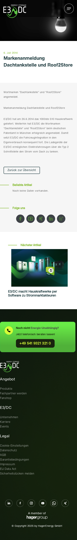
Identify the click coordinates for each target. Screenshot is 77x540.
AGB (3, 455)
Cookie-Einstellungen (14, 445)
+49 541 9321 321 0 (35, 343)
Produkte (6, 388)
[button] (69, 8)
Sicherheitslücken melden (17, 473)
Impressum (7, 464)
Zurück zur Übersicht (22, 170)
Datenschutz (8, 450)
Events (4, 426)
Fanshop (6, 398)
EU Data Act (8, 469)
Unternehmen (9, 417)
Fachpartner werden (13, 393)
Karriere (5, 422)
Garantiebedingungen (14, 459)
